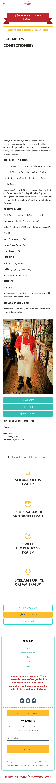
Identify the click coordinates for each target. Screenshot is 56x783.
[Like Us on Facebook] (28, 700)
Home (28, 648)
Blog (28, 657)
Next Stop (27, 621)
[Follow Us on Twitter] (22, 700)
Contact (28, 666)
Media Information (28, 652)
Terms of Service (23, 762)
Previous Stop (28, 607)
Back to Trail (29, 614)
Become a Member (28, 713)
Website (29, 400)
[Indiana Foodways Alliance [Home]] (31, 5)
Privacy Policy (11, 762)
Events (28, 662)
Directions (29, 413)
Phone (29, 406)
